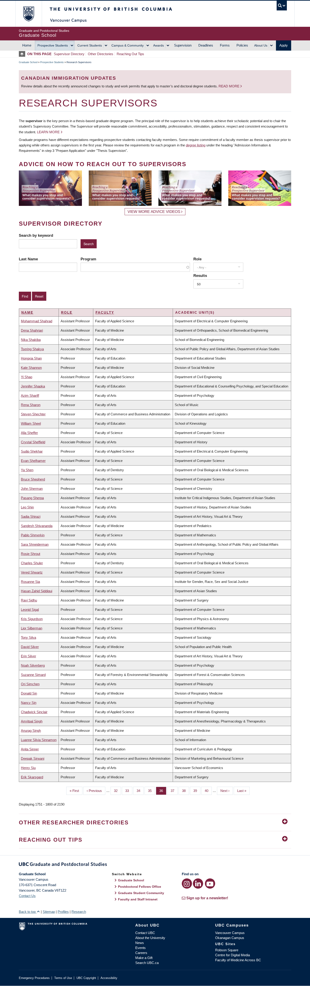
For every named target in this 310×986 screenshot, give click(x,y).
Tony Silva (28, 637)
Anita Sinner (30, 749)
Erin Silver (28, 656)
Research (78, 912)
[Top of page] (23, 54)
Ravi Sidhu (29, 600)
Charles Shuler (32, 563)
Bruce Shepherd (33, 479)
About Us (260, 45)
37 (174, 791)
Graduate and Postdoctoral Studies (155, 865)
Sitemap (49, 912)
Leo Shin (27, 507)
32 (117, 791)
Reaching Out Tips (130, 54)
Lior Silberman (31, 628)
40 (208, 791)
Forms (225, 45)
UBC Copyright (86, 978)
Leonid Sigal (30, 609)
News (139, 943)
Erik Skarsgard (32, 777)
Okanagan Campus (229, 938)
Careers (141, 953)
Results (200, 276)
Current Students (89, 45)
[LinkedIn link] (198, 883)
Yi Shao (26, 377)
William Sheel (31, 423)
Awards (158, 45)
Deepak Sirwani (32, 758)
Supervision (183, 45)
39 (196, 791)
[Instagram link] (187, 883)
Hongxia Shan (31, 358)
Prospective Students (52, 45)
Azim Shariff (30, 395)
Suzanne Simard (33, 675)
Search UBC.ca (147, 963)
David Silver (30, 647)
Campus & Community (127, 45)
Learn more (48, 132)
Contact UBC (145, 933)
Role (197, 259)
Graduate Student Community (141, 893)
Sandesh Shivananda (36, 526)
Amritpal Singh (31, 721)
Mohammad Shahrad (36, 321)
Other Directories (100, 54)
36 (162, 791)
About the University (150, 938)
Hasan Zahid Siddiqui (36, 591)
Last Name (28, 259)
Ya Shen (27, 470)
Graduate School (28, 62)
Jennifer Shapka (33, 386)
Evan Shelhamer (33, 461)
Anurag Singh (31, 730)
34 (140, 791)
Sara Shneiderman (35, 544)
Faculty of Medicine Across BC (238, 960)
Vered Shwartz (32, 572)
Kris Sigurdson (32, 619)
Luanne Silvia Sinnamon (39, 740)
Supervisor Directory (69, 54)
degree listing (195, 145)
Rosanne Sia (30, 582)
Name (27, 312)
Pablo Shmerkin (32, 535)
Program (88, 259)
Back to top (28, 912)
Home (26, 45)
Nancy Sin (28, 703)
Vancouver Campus (230, 933)
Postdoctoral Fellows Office (139, 886)
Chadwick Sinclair (34, 712)
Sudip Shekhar (32, 451)
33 (128, 791)
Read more (229, 86)
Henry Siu (28, 768)
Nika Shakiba (31, 340)
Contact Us (27, 896)
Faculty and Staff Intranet (137, 899)
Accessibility (109, 978)
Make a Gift (144, 958)
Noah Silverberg (33, 665)
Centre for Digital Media (232, 955)
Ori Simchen (30, 684)
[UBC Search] (282, 5)
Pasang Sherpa (32, 498)
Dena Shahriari (32, 330)
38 (185, 791)
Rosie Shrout (30, 554)
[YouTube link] (210, 883)
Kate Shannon (31, 368)
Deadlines (205, 45)
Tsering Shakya (32, 349)
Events (140, 948)
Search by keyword (36, 235)
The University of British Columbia (28, 14)
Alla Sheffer (29, 433)
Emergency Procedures (34, 978)
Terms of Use (63, 978)
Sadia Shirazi (30, 516)
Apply (283, 45)
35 (151, 791)
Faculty (105, 312)
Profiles (63, 912)
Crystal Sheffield (33, 442)
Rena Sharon (30, 405)
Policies (242, 45)
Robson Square (226, 950)
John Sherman (32, 489)
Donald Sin (29, 693)
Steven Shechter (33, 414)
